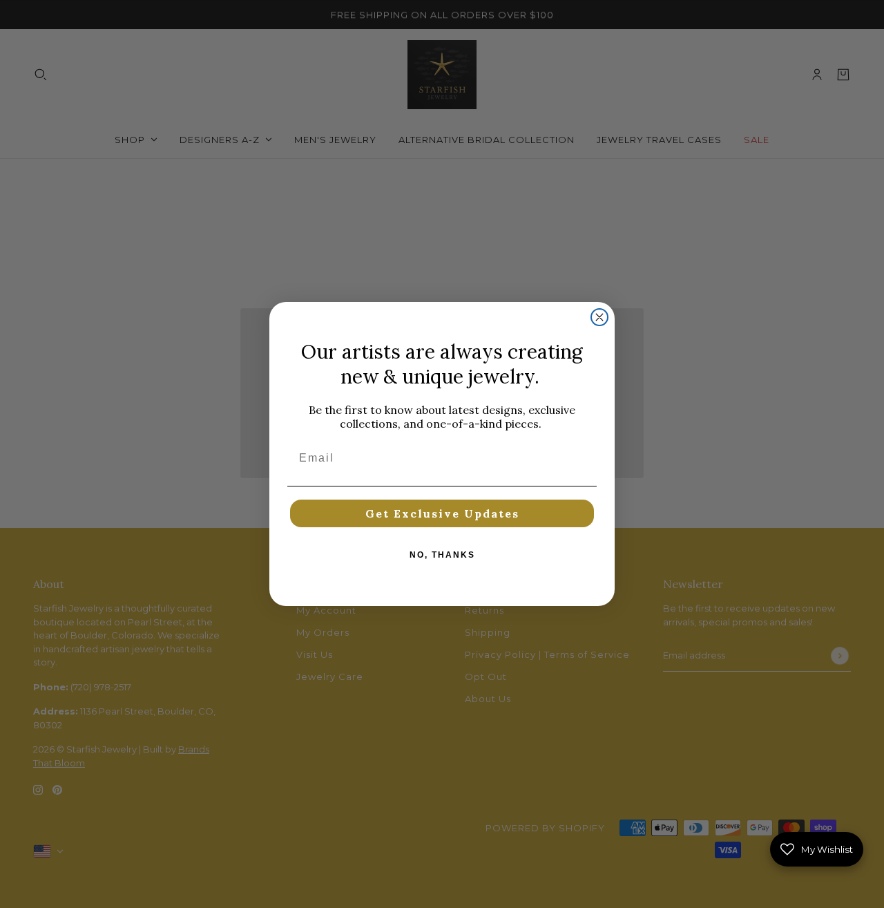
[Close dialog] (599, 317)
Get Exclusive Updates (442, 513)
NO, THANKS (442, 555)
